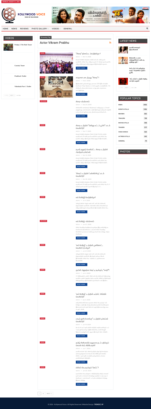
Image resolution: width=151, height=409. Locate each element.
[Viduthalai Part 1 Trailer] (8, 89)
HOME (5, 29)
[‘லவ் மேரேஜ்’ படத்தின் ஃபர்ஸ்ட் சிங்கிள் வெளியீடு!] (56, 303)
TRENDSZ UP (98, 404)
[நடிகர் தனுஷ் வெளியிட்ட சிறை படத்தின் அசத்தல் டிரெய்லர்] (56, 158)
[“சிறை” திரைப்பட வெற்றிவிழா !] (56, 63)
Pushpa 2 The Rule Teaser (23, 45)
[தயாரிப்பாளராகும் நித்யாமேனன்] (123, 50)
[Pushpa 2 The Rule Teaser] (8, 47)
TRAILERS (121, 118)
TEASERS (121, 127)
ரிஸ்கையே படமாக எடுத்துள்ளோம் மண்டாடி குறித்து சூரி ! (137, 60)
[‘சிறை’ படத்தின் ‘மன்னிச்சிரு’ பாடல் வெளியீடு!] (56, 182)
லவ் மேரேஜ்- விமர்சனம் (85, 221)
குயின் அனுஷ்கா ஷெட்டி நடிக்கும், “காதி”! (92, 270)
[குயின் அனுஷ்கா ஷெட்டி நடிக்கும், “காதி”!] (56, 279)
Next (49, 393)
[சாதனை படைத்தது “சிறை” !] (56, 86)
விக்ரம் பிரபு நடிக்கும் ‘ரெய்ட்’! (87, 367)
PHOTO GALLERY (39, 29)
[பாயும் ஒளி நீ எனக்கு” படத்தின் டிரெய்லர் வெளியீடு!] (56, 328)
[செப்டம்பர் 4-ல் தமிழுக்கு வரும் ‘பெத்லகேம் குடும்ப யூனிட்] (123, 70)
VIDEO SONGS (123, 132)
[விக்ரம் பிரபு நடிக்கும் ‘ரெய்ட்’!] (56, 376)
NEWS (14, 29)
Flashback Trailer (20, 76)
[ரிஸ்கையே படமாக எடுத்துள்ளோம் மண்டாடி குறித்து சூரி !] (123, 60)
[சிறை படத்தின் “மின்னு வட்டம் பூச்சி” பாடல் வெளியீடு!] (56, 134)
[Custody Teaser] (8, 68)
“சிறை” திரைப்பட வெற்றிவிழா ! (88, 53)
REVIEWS (24, 29)
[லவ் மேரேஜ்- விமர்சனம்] (56, 230)
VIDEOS (55, 29)
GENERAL (68, 29)
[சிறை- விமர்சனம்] (56, 110)
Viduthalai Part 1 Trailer (22, 86)
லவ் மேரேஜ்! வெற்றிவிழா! (86, 197)
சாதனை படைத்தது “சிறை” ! (87, 77)
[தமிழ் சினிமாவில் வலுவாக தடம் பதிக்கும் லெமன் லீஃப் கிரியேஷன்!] (56, 352)
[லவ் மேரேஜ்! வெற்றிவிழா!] (56, 206)
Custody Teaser (19, 65)
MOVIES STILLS (123, 123)
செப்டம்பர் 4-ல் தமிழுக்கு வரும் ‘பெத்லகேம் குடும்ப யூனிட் (137, 70)
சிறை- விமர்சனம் (83, 101)
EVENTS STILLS (123, 109)
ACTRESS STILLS (124, 136)
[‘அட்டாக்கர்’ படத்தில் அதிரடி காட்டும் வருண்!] (123, 81)
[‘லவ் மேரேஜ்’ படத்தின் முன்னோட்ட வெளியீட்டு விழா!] (56, 254)
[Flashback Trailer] (8, 78)
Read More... (81, 68)
